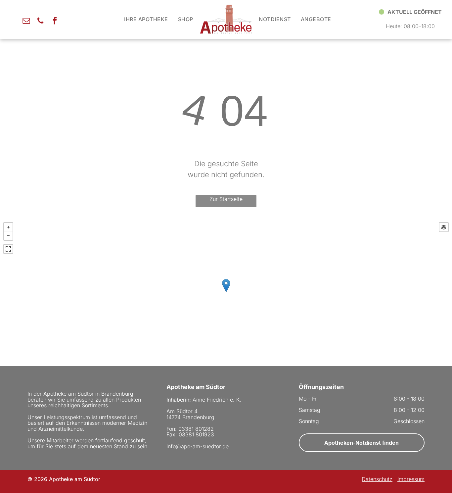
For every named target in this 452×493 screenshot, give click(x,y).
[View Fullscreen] (8, 249)
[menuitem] (146, 19)
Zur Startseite (226, 199)
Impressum (411, 479)
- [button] (8, 235)
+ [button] (8, 227)
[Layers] (443, 227)
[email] (26, 21)
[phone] (40, 21)
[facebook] (55, 21)
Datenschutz (377, 479)
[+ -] (226, 292)
